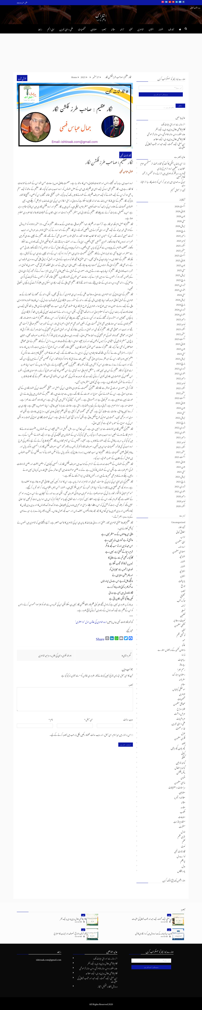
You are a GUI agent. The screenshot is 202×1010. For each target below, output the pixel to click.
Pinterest (173, 2)
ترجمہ (122, 29)
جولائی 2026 (180, 211)
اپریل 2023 (180, 358)
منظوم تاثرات (179, 821)
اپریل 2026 (180, 225)
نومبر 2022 (181, 383)
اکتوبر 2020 (180, 505)
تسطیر (183, 610)
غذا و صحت (180, 728)
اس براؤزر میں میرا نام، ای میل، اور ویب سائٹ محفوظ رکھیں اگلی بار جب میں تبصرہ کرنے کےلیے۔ (90, 734)
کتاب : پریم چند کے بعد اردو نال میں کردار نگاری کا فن (153, 933)
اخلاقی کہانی (180, 531)
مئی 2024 (181, 294)
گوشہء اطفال (180, 767)
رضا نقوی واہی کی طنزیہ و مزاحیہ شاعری (54, 655)
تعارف (171, 29)
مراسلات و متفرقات (176, 787)
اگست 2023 (180, 338)
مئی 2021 (181, 471)
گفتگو (183, 757)
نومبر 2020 (181, 501)
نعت (183, 846)
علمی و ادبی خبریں (66, 29)
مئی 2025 (181, 270)
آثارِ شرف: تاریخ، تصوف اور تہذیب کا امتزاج (70, 933)
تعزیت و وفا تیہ (179, 620)
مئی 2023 (181, 353)
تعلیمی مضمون (179, 625)
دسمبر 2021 (180, 437)
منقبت (182, 826)
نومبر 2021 (181, 442)
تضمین (182, 615)
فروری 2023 (180, 368)
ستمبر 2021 (180, 451)
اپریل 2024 (180, 299)
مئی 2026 (181, 220)
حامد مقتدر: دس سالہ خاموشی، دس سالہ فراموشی (166, 134)
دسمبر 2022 (180, 378)
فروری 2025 (180, 284)
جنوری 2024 (180, 314)
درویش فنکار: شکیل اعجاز (107, 986)
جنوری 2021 (180, 491)
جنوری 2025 (180, 289)
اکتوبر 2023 (180, 329)
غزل (183, 733)
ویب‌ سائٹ (128, 719)
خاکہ (183, 644)
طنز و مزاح (181, 708)
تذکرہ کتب (181, 600)
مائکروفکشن (181, 772)
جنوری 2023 (180, 373)
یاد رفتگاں (181, 870)
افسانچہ (182, 556)
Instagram (162, 2)
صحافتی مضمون (179, 703)
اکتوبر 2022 (180, 387)
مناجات (181, 816)
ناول (183, 831)
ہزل (183, 866)
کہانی (183, 752)
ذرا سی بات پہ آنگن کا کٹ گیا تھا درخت (169, 163)
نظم (183, 841)
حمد (183, 639)
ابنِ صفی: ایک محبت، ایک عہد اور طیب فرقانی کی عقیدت (165, 145)
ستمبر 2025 (180, 250)
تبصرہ (104, 29)
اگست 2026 (180, 206)
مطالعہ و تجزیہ (179, 797)
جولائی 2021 (180, 461)
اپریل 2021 (180, 476)
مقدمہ (183, 807)
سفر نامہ (182, 679)
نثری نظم (181, 836)
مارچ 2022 (180, 422)
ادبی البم (50, 29)
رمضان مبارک (178, 674)
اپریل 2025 (180, 274)
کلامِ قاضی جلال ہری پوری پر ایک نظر (170, 129)
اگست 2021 (180, 456)
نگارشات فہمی (125, 155)
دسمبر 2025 (180, 235)
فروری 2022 (180, 427)
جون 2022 (180, 407)
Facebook (183, 2)
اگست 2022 (180, 397)
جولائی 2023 (180, 343)
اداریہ (182, 536)
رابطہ (40, 29)
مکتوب (182, 811)
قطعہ (183, 743)
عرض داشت (179, 713)
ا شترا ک (101, 15)
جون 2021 (180, 466)
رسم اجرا (181, 669)
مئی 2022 (181, 412)
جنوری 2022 (180, 432)
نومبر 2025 (181, 240)
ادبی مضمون (180, 541)
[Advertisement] (101, 51)
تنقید (130, 29)
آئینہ (183, 190)
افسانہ (161, 29)
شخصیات (82, 29)
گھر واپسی (127, 655)
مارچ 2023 (180, 363)
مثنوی (183, 777)
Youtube (170, 2)
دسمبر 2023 (180, 319)
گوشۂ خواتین (180, 762)
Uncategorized (178, 521)
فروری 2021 (180, 486)
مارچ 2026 (180, 230)
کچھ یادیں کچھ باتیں (178, 748)
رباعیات (181, 659)
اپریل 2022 (180, 417)
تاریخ (183, 585)
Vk (166, 2)
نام (51, 719)
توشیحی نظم (181, 635)
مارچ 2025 (180, 279)
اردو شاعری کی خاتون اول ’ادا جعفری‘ (91, 621)
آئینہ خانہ (182, 526)
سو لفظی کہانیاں (179, 689)
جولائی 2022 (180, 402)
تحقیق (182, 595)
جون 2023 (180, 348)
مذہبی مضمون (179, 782)
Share (100, 638)
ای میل (88, 719)
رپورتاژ (182, 664)
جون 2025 (180, 265)
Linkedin (176, 2)
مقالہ (113, 29)
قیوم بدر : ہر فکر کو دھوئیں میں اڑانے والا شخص (166, 173)
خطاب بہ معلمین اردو (176, 168)
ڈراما (183, 654)
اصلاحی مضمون (179, 551)
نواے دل (181, 856)
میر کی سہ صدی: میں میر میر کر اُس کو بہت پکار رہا (166, 181)
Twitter (180, 2)
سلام (183, 684)
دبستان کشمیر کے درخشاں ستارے (171, 649)
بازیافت (182, 580)
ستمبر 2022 (180, 392)
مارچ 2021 (180, 481)
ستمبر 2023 (180, 333)
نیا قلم (182, 861)
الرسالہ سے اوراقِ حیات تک (173, 124)
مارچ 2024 (180, 304)
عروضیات (180, 718)
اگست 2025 (180, 255)
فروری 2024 (180, 309)
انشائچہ (182, 571)
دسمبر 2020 (180, 496)
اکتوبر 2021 (180, 446)
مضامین (94, 29)
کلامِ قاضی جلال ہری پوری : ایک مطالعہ (169, 138)
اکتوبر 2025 (180, 245)
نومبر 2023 (181, 324)
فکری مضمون (179, 738)
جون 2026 (180, 215)
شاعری (140, 29)
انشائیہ (151, 29)
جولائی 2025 (180, 260)
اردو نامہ (181, 546)
